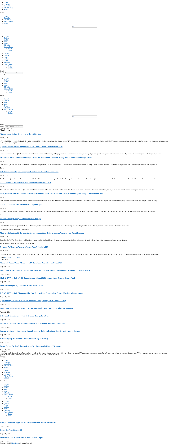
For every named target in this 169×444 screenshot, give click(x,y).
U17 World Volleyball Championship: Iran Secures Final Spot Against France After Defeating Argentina (41, 293)
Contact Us (7, 6)
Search (2, 73)
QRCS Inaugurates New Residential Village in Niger (21, 204)
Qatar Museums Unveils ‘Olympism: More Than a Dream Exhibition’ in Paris (31, 147)
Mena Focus (15, 443)
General (6, 36)
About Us (7, 4)
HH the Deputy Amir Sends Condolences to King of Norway (24, 338)
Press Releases (8, 47)
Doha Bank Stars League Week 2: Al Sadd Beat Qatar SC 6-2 (24, 316)
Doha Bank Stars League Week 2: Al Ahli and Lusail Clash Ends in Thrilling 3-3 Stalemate (36, 308)
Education (7, 45)
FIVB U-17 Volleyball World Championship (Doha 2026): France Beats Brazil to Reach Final (37, 278)
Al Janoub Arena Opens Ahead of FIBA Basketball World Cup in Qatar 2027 (31, 263)
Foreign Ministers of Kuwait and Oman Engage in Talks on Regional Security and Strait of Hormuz (40, 331)
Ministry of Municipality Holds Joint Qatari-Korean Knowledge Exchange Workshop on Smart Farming (42, 233)
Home (6, 2)
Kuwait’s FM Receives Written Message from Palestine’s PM (24, 247)
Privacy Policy (8, 8)
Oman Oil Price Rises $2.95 (11, 430)
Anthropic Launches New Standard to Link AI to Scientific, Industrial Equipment (33, 323)
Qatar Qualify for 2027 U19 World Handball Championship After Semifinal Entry (33, 301)
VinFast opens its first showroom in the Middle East (20, 134)
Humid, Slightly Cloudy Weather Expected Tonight (20, 219)
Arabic (10, 48)
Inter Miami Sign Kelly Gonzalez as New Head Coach (21, 285)
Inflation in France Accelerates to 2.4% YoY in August (21, 438)
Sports (6, 43)
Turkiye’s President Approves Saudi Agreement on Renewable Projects (28, 422)
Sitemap (6, 9)
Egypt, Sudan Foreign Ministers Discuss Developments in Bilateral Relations (30, 346)
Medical (6, 41)
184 (17, 257)
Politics (6, 40)
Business (6, 38)
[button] (84, 13)
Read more (2, 355)
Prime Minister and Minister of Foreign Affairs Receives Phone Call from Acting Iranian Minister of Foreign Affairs (46, 157)
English (10, 50)
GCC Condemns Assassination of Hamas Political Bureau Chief (25, 183)
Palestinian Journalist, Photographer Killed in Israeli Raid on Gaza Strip (29, 172)
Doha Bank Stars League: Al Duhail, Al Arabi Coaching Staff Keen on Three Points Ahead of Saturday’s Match (45, 270)
